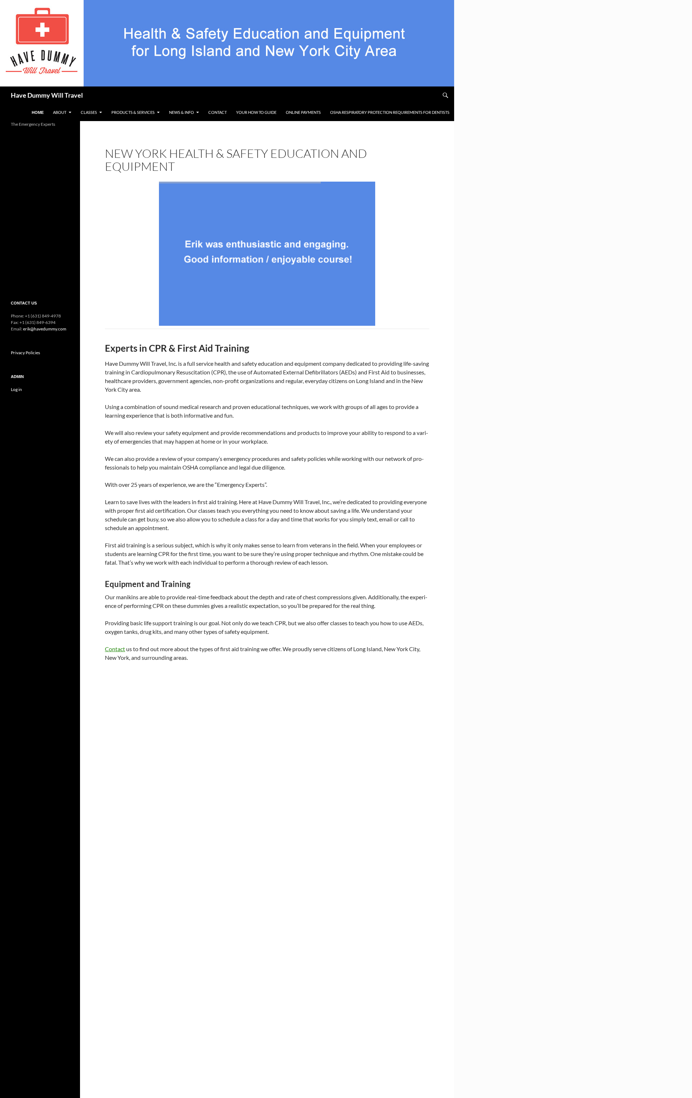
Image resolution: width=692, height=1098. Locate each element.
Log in (16, 389)
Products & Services (133, 112)
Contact (217, 112)
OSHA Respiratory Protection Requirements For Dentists (389, 112)
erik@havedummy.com (44, 329)
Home (38, 112)
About (59, 112)
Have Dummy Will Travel (47, 95)
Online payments (303, 112)
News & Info (181, 112)
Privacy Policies (25, 352)
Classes (89, 112)
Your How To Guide (256, 112)
